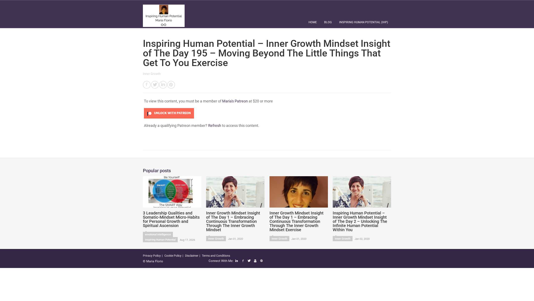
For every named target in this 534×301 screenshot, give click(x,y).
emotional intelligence (158, 234)
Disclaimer (191, 255)
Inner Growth (152, 74)
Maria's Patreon (235, 101)
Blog (328, 22)
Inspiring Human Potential (160, 239)
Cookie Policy (172, 255)
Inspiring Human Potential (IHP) (363, 22)
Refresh (214, 125)
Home (313, 22)
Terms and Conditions (216, 255)
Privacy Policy (152, 255)
